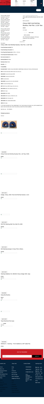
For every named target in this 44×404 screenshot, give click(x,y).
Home (24, 15)
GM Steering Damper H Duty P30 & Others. (12, 249)
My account (14, 372)
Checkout (14, 370)
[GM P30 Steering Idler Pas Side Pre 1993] (9, 205)
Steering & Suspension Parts (31, 15)
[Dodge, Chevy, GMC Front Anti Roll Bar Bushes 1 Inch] (9, 165)
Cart (13, 368)
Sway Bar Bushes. (5, 295)
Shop (13, 367)
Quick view (5, 149)
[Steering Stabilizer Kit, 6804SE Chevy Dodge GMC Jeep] (9, 260)
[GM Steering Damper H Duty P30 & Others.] (9, 235)
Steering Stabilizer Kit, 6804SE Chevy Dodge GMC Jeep (15, 274)
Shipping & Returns (16, 378)
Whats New (32, 38)
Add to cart (31, 32)
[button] (23, 10)
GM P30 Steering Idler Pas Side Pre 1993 (11, 224)
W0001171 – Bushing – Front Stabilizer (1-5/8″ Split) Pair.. (16, 343)
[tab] (22, 41)
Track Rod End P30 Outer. (7, 321)
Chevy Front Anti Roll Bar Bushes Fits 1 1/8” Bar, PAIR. (15, 154)
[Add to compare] (2, 149)
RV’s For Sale (14, 374)
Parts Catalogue (15, 376)
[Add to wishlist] (8, 149)
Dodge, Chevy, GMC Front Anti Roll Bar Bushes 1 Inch (15, 194)
